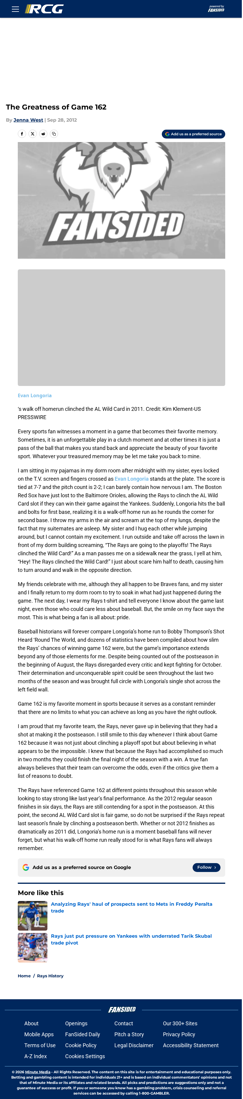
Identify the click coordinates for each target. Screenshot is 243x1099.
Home (24, 976)
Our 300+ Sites (180, 1023)
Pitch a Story (129, 1034)
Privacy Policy (179, 1034)
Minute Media (37, 1072)
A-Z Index (35, 1056)
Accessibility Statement (191, 1045)
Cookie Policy (81, 1045)
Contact (123, 1023)
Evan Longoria (35, 395)
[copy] (54, 134)
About (31, 1023)
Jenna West (28, 120)
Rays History (50, 976)
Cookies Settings (85, 1056)
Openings (76, 1023)
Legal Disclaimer (134, 1045)
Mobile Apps (39, 1034)
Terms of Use (40, 1045)
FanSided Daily (82, 1034)
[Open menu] (15, 8)
